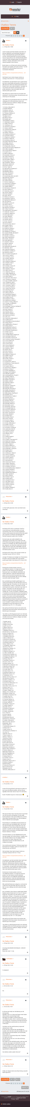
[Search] (14, 32)
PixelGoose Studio (21, 1097)
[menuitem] (12, 2)
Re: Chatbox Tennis (8, 45)
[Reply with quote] (26, 40)
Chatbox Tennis (8, 25)
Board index (5, 1091)
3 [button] (17, 35)
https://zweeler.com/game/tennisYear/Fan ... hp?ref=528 (14, 563)
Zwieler (8, 40)
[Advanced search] (17, 32)
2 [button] (15, 35)
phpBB (9, 1096)
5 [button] (21, 35)
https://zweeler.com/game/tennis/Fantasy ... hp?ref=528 (14, 73)
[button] (11, 36)
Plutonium (9, 496)
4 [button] (19, 35)
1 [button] (13, 35)
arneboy (4, 777)
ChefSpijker (9, 958)
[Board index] (15, 9)
